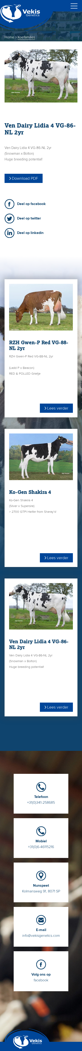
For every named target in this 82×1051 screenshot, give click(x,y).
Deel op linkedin (30, 233)
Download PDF (25, 178)
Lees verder (57, 408)
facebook (41, 977)
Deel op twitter (29, 218)
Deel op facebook (31, 204)
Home (9, 37)
